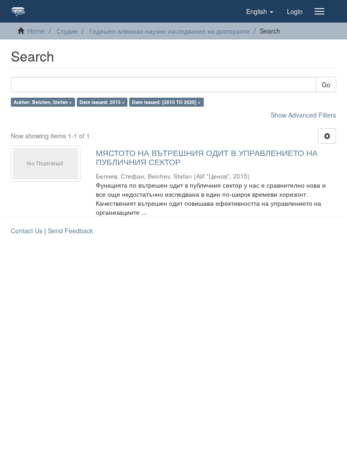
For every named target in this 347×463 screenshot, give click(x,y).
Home (36, 30)
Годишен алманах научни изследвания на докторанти (169, 30)
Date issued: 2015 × (102, 102)
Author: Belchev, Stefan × (43, 102)
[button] (259, 11)
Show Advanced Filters (303, 114)
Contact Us (26, 230)
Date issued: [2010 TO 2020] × (166, 102)
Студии (67, 30)
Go (326, 84)
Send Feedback (70, 230)
